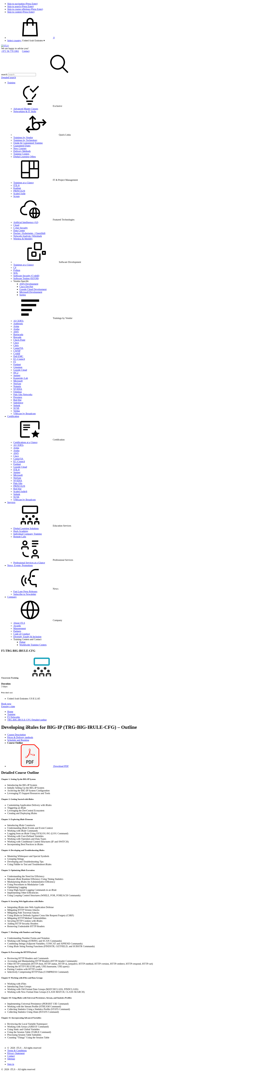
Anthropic (18, 323)
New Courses (19, 148)
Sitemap (11, 1058)
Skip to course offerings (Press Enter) (25, 9)
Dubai (22, 642)
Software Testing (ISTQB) (26, 278)
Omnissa (17, 391)
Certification (13, 416)
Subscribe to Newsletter (24, 594)
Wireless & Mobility (23, 238)
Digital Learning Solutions (26, 528)
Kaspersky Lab (20, 378)
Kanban (17, 188)
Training (11, 82)
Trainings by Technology (25, 140)
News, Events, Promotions (20, 565)
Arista (16, 326)
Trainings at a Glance (23, 182)
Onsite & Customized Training (28, 143)
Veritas (16, 411)
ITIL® (16, 185)
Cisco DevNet (26, 286)
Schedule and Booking (18, 740)
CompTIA (18, 348)
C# (14, 267)
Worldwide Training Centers (33, 645)
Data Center (19, 230)
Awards (17, 625)
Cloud (16, 225)
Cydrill (16, 353)
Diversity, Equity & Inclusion (27, 636)
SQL (15, 273)
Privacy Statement (16, 1053)
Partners (17, 631)
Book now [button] (6, 703)
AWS (16, 331)
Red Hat (17, 400)
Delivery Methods (22, 151)
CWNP (16, 351)
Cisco (16, 342)
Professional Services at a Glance (29, 562)
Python (16, 270)
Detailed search (8, 77)
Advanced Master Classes (25, 108)
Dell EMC (18, 356)
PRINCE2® (19, 191)
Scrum (16, 196)
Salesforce (18, 402)
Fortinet (17, 364)
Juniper (16, 375)
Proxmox (17, 397)
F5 (14, 361)
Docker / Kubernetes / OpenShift (29, 233)
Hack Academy (20, 531)
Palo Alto (17, 483)
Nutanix (17, 386)
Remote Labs (19, 536)
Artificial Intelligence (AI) (25, 222)
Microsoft (18, 381)
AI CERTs (18, 321)
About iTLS (19, 623)
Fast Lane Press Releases (25, 591)
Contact (25, 51)
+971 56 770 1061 (10, 51)
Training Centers (21, 154)
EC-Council (19, 359)
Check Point (19, 340)
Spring (22, 294)
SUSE (16, 408)
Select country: (14, 40)
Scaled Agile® (20, 491)
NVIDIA (17, 389)
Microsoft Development (30, 292)
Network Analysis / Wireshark (27, 236)
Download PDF (61, 766)
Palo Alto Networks (22, 394)
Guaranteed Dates (21, 145)
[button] (33, 40)
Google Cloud (20, 370)
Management (19, 628)
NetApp (17, 383)
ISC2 (15, 372)
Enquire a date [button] (8, 706)
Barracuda (18, 334)
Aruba (16, 329)
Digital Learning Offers (24, 156)
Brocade (17, 337)
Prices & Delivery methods (20, 737)
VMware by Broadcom (24, 413)
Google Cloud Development (33, 289)
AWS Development (28, 284)
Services (11, 502)
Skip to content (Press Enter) (21, 12)
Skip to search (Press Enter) (20, 6)
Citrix (16, 345)
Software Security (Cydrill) (26, 275)
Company (12, 597)
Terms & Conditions (17, 1050)
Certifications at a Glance (25, 442)
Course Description (16, 734)
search (4, 74)
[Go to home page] (5, 45)
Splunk (16, 405)
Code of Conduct (21, 634)
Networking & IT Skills (24, 111)
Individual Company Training (27, 534)
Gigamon (17, 367)
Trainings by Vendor (23, 137)
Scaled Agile (19, 193)
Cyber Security (20, 228)
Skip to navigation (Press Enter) (22, 3)
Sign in (10, 1064)
